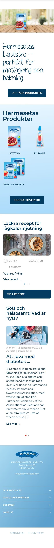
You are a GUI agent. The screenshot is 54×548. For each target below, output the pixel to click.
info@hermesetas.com (27, 473)
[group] (27, 257)
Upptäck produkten (27, 93)
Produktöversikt (27, 200)
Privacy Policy (36, 532)
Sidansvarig (17, 532)
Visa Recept (15, 294)
